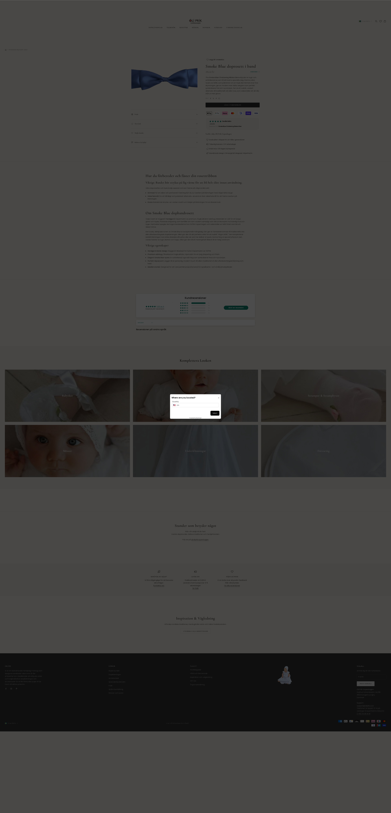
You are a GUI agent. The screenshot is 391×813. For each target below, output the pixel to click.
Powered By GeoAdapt (195, 418)
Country (175, 401)
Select (215, 413)
